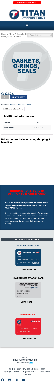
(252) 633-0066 (12, 371)
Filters (11, 34)
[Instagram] (16, 380)
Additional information (13, 109)
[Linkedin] (9, 380)
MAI (31, 362)
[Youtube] (23, 380)
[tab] (13, 109)
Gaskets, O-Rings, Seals (20, 104)
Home (4, 34)
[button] (27, 25)
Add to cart (18, 97)
